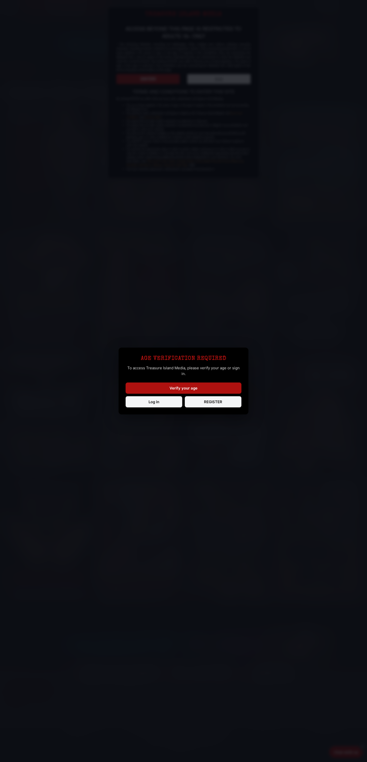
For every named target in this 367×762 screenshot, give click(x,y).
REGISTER (213, 401)
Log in (154, 401)
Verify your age (183, 388)
